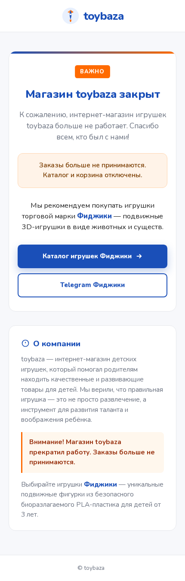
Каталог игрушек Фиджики (87, 256)
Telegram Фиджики (92, 285)
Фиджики (100, 484)
